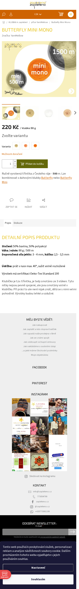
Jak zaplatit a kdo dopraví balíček (39, 329)
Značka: (12, 36)
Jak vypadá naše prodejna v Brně (39, 333)
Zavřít (19, 193)
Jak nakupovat (39, 325)
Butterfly (47, 178)
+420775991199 (42, 511)
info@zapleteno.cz (42, 491)
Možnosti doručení (12, 154)
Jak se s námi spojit (39, 337)
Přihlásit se (72, 532)
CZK (36, 14)
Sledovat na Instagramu (42, 476)
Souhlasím (38, 579)
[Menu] (70, 14)
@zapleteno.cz (42, 506)
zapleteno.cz (42, 501)
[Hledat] (3, 14)
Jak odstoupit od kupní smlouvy (40, 342)
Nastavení (38, 568)
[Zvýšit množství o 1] (15, 162)
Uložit (8, 193)
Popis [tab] (8, 223)
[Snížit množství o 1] (15, 166)
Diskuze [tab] (18, 223)
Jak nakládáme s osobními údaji (39, 346)
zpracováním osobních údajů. (52, 537)
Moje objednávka (39, 355)
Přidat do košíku (35, 163)
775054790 (42, 496)
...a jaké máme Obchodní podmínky (39, 350)
